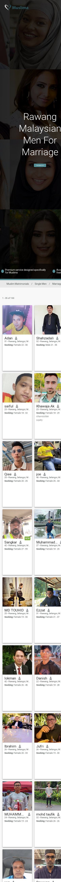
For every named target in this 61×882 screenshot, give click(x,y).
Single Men (41, 283)
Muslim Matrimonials (18, 283)
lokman (10, 678)
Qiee (8, 474)
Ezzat (40, 610)
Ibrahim (10, 746)
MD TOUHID (14, 610)
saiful (8, 406)
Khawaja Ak (45, 406)
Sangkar (10, 542)
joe (38, 474)
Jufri (40, 746)
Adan (8, 338)
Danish (41, 678)
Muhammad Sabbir (46, 542)
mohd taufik (45, 814)
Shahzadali (45, 338)
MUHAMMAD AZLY (15, 814)
